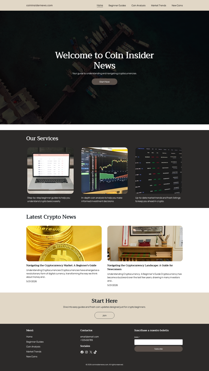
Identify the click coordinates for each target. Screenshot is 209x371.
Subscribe (158, 349)
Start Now (104, 81)
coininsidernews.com (39, 5)
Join (104, 315)
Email (137, 337)
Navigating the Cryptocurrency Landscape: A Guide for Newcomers (140, 267)
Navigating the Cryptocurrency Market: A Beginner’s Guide (61, 265)
